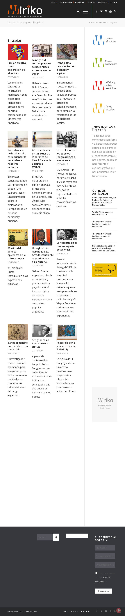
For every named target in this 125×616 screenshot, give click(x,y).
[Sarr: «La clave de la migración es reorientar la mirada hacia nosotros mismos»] (18, 139)
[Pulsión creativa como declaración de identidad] (18, 52)
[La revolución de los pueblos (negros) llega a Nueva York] (67, 139)
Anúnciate (102, 2)
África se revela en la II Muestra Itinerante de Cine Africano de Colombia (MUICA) (42, 158)
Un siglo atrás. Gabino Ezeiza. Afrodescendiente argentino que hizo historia (43, 254)
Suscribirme (103, 591)
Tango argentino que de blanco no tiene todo (18, 346)
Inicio (53, 2)
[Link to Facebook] (97, 11)
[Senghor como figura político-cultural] (42, 330)
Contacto (113, 2)
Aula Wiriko (79, 2)
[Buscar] (77, 11)
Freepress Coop (30, 611)
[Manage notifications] (118, 610)
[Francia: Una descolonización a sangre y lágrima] (67, 52)
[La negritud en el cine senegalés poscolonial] (67, 234)
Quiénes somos (65, 2)
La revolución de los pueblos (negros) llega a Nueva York (66, 155)
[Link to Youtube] (110, 11)
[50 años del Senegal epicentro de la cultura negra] (18, 237)
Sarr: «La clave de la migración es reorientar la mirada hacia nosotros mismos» (17, 158)
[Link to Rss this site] (115, 11)
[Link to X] (101, 11)
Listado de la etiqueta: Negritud (25, 22)
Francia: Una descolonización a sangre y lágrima (66, 68)
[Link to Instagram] (106, 11)
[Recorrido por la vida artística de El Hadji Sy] (67, 332)
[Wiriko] (25, 11)
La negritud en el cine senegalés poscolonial (67, 246)
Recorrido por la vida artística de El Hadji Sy (66, 346)
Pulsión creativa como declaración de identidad (17, 68)
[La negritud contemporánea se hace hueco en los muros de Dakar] (42, 50)
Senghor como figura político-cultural (40, 343)
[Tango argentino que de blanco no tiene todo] (18, 332)
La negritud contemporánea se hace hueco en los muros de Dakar (41, 66)
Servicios (91, 2)
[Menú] (84, 11)
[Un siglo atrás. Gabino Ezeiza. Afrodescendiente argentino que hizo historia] (42, 237)
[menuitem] (53, 2)
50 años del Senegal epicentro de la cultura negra (17, 253)
